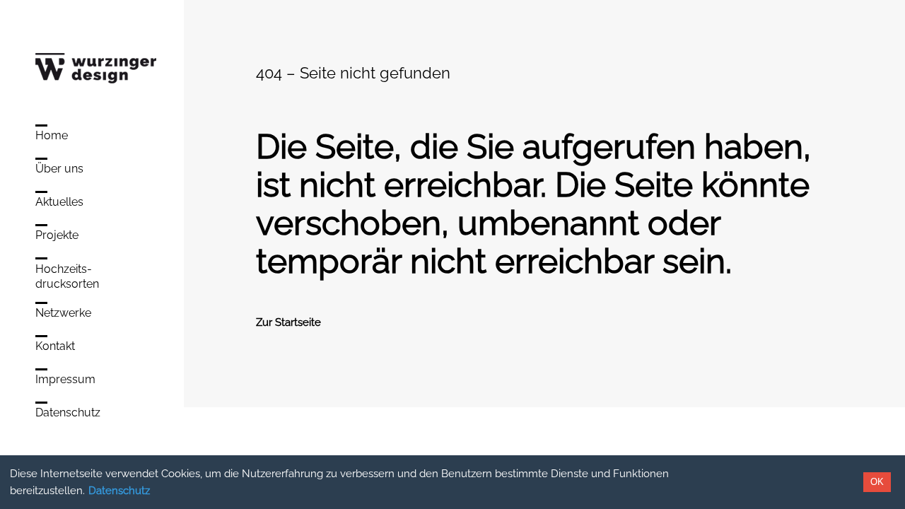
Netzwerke (63, 313)
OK (877, 481)
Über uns (59, 168)
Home (51, 135)
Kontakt (55, 346)
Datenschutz (119, 490)
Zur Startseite (288, 322)
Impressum (65, 379)
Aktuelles (59, 202)
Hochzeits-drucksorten (67, 276)
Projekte (56, 235)
